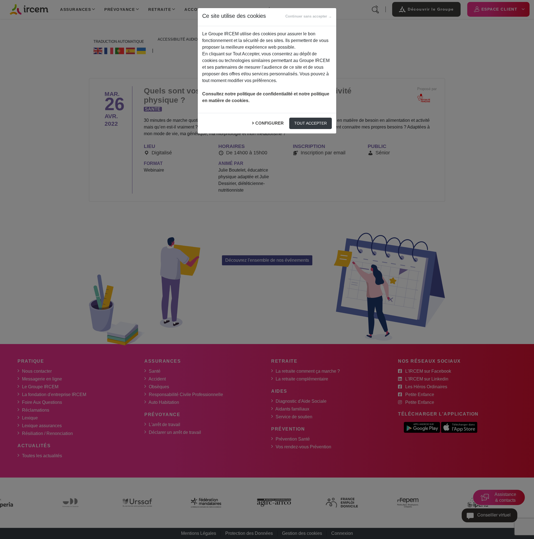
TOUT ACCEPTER (310, 123)
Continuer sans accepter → (308, 16)
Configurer (269, 123)
